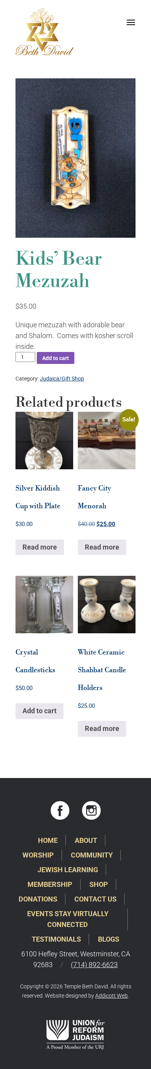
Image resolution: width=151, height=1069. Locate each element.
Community (92, 855)
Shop (98, 884)
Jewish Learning (68, 870)
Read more (39, 547)
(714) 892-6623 (94, 965)
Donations (38, 899)
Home (48, 840)
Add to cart (55, 358)
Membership (49, 884)
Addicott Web (111, 996)
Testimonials (56, 939)
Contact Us (95, 899)
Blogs (108, 939)
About (86, 840)
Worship (38, 855)
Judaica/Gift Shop (62, 379)
